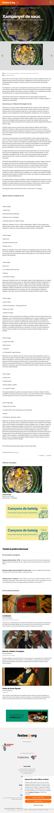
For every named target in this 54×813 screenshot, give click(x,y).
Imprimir (49, 455)
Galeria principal (6, 494)
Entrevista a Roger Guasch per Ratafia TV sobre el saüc (16, 570)
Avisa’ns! (16, 452)
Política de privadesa (33, 809)
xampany (9, 30)
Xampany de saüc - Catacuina (10, 578)
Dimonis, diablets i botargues (13, 651)
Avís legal (25, 809)
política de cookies (34, 792)
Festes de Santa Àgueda (11, 688)
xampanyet (17, 30)
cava (6, 30)
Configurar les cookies (38, 805)
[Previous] (2, 56)
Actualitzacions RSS (27, 773)
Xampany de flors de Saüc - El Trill (11, 560)
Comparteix (41, 455)
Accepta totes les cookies (38, 797)
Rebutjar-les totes (38, 801)
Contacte (46, 809)
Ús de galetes (40, 809)
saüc (13, 30)
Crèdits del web (20, 809)
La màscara (6, 616)
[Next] (51, 56)
